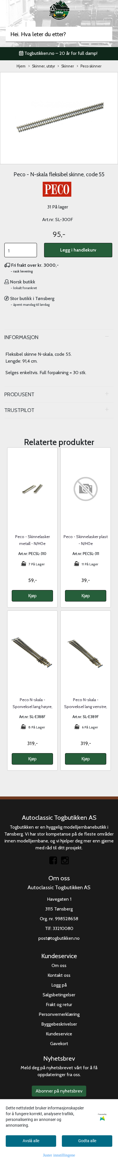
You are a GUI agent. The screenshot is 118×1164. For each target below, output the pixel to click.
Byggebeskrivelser (59, 1024)
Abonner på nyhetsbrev (59, 1091)
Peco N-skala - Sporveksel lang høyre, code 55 (32, 706)
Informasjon (21, 337)
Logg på (59, 985)
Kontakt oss (59, 975)
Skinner (67, 66)
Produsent (19, 394)
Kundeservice (59, 1034)
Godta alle (87, 1140)
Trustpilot (19, 410)
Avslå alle (31, 1140)
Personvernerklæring (59, 1014)
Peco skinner (90, 66)
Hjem (21, 66)
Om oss (59, 965)
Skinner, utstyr (43, 66)
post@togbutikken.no (59, 938)
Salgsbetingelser (59, 994)
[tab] (59, 337)
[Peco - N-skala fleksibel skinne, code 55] (59, 117)
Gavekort (59, 1043)
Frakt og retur (59, 1004)
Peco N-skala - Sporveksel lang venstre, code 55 (85, 706)
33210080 (63, 928)
